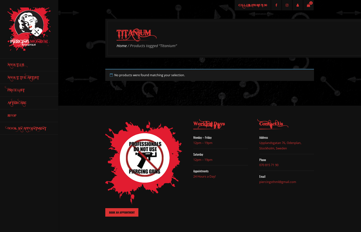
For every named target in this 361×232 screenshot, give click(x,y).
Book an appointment (27, 128)
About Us (16, 65)
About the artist (23, 77)
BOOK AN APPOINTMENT (122, 212)
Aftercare (17, 103)
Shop (12, 116)
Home (122, 45)
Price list (16, 90)
